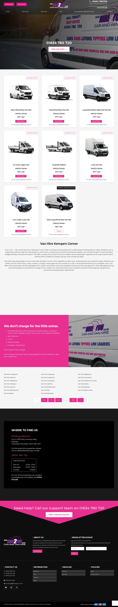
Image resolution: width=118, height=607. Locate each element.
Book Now (9, 4)
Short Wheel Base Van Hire (21, 110)
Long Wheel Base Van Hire (59, 110)
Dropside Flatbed (59, 165)
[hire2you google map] (81, 454)
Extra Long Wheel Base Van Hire (59, 220)
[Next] (80, 400)
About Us (36, 571)
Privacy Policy (95, 574)
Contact (36, 577)
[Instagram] (11, 587)
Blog (35, 580)
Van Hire (64, 574)
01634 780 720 (59, 43)
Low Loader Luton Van (21, 220)
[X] (17, 587)
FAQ (35, 574)
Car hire (64, 571)
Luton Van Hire (96, 165)
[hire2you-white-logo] (59, 4)
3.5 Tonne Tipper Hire (21, 165)
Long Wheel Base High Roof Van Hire (97, 110)
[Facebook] (6, 587)
